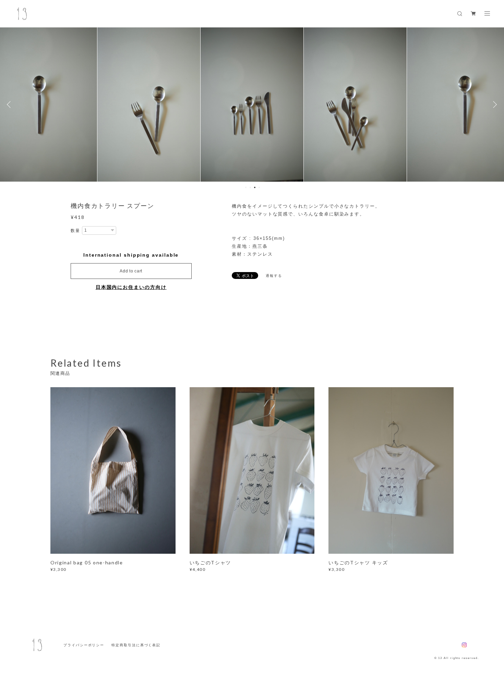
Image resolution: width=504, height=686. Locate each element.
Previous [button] (10, 104)
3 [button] (254, 187)
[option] (148, 104)
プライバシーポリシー (83, 645)
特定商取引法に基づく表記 (135, 645)
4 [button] (259, 187)
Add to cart (131, 271)
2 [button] (250, 187)
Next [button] (493, 104)
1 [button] (246, 187)
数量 (75, 230)
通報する (274, 276)
